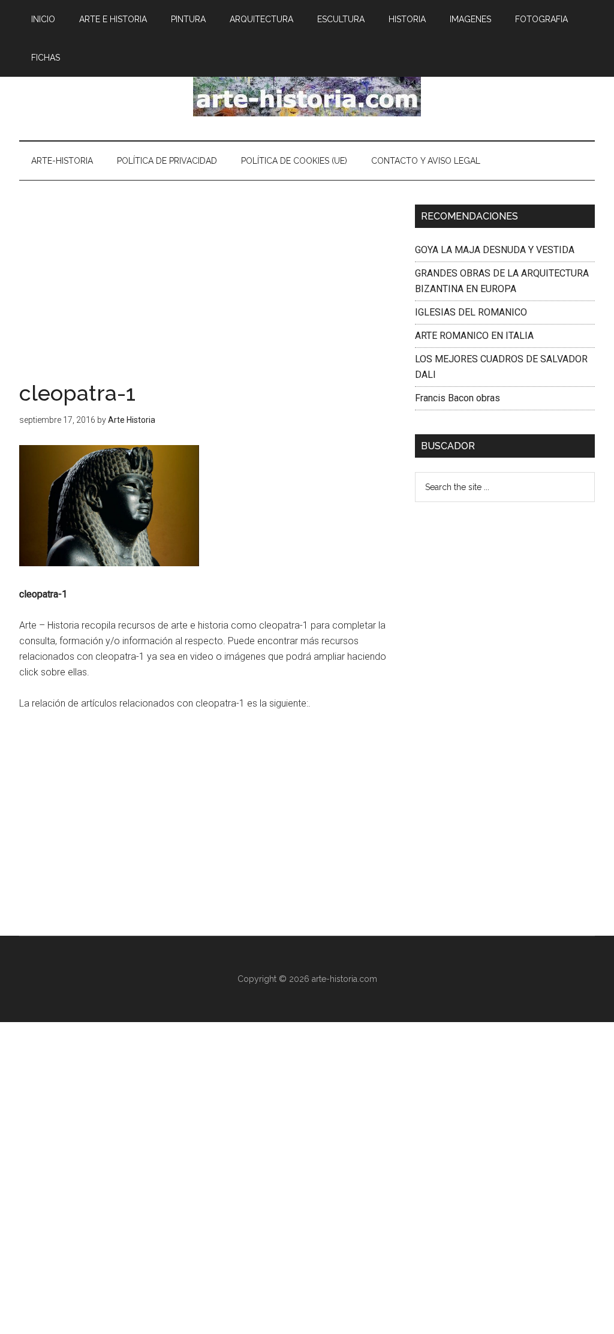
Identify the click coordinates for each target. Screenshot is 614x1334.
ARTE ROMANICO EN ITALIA (474, 335)
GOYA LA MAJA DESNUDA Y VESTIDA (494, 250)
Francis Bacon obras (457, 398)
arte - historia (307, 89)
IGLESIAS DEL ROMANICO (471, 312)
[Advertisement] (208, 293)
